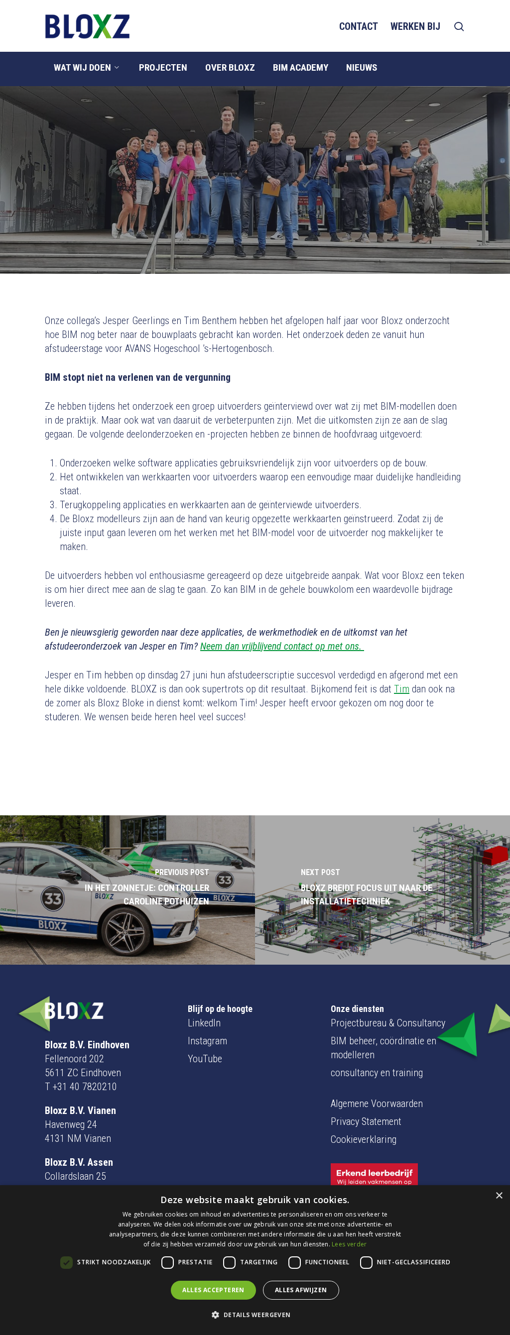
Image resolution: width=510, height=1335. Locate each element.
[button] (254, 1315)
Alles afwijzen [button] (301, 1290)
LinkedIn (204, 1023)
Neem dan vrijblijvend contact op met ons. (282, 646)
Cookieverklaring (363, 1139)
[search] (459, 26)
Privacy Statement (366, 1121)
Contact (358, 26)
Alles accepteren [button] (213, 1290)
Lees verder (349, 1244)
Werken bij (415, 26)
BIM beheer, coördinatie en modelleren (383, 1048)
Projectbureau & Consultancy (388, 1023)
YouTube (205, 1059)
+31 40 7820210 (85, 1087)
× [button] (499, 1196)
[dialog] (255, 1260)
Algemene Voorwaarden (377, 1104)
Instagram (207, 1041)
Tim (401, 689)
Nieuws (255, 243)
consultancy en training (377, 1073)
